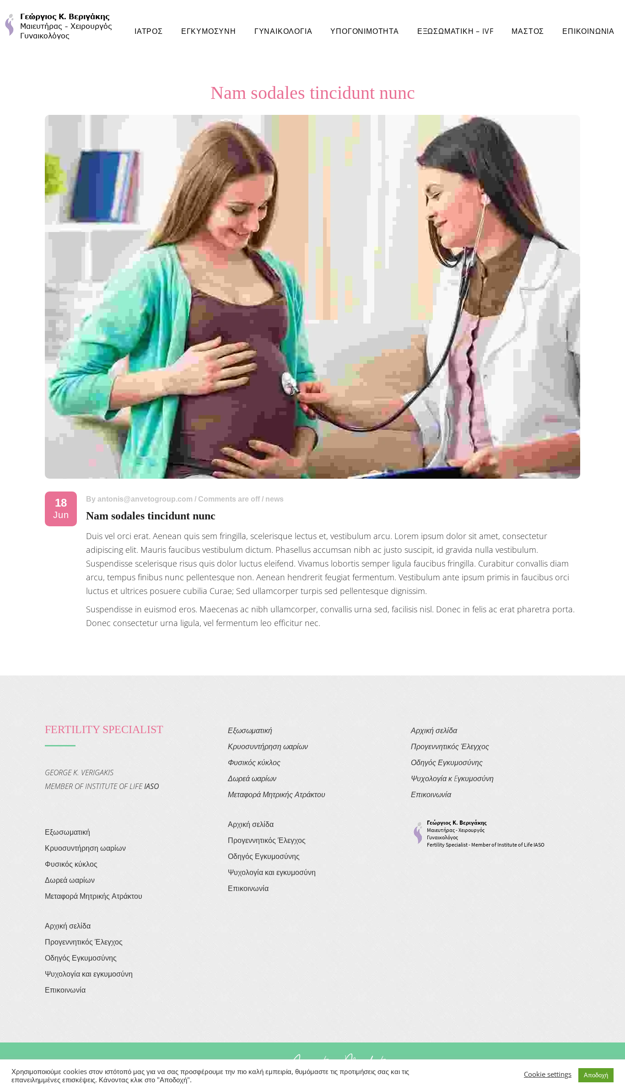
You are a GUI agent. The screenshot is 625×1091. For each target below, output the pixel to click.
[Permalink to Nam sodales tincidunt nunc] (312, 475)
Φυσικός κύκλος (71, 864)
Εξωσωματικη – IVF (455, 31)
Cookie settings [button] (547, 1074)
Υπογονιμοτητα (364, 31)
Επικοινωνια (588, 31)
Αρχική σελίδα (68, 926)
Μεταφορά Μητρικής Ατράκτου (93, 896)
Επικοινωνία (65, 990)
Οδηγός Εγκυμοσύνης (81, 958)
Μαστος (528, 31)
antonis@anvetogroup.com (145, 499)
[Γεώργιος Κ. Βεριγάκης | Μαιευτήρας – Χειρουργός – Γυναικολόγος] (58, 25)
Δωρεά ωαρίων (70, 880)
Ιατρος (149, 31)
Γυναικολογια (283, 31)
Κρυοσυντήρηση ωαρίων (85, 848)
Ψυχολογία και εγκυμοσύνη (89, 974)
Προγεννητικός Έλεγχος (84, 942)
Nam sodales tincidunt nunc (151, 516)
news (274, 499)
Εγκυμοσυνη (208, 31)
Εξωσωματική (67, 832)
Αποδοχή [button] (596, 1075)
